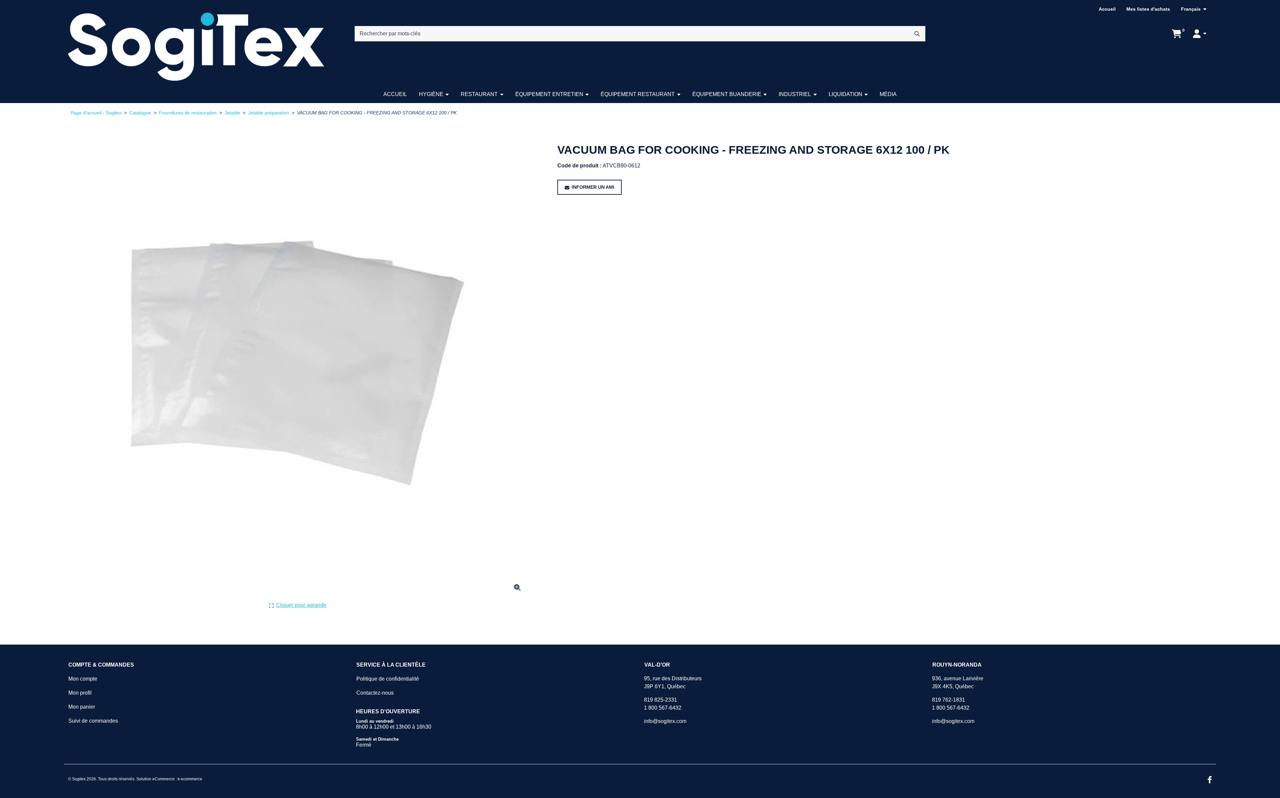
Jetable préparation (268, 112)
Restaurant (479, 94)
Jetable (232, 112)
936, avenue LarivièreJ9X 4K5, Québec (957, 682)
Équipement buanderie (726, 94)
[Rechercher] (917, 33)
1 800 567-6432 (662, 708)
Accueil (1107, 9)
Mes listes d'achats (1148, 9)
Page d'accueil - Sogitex (96, 112)
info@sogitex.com (665, 721)
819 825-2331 (660, 700)
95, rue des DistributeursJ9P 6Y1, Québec (673, 682)
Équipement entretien (549, 94)
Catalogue (140, 112)
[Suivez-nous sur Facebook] (1209, 780)
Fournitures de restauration (188, 112)
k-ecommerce (190, 779)
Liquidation (845, 94)
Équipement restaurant (638, 94)
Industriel (795, 94)
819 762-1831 (948, 700)
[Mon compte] (1199, 34)
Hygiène (431, 94)
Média (888, 94)
